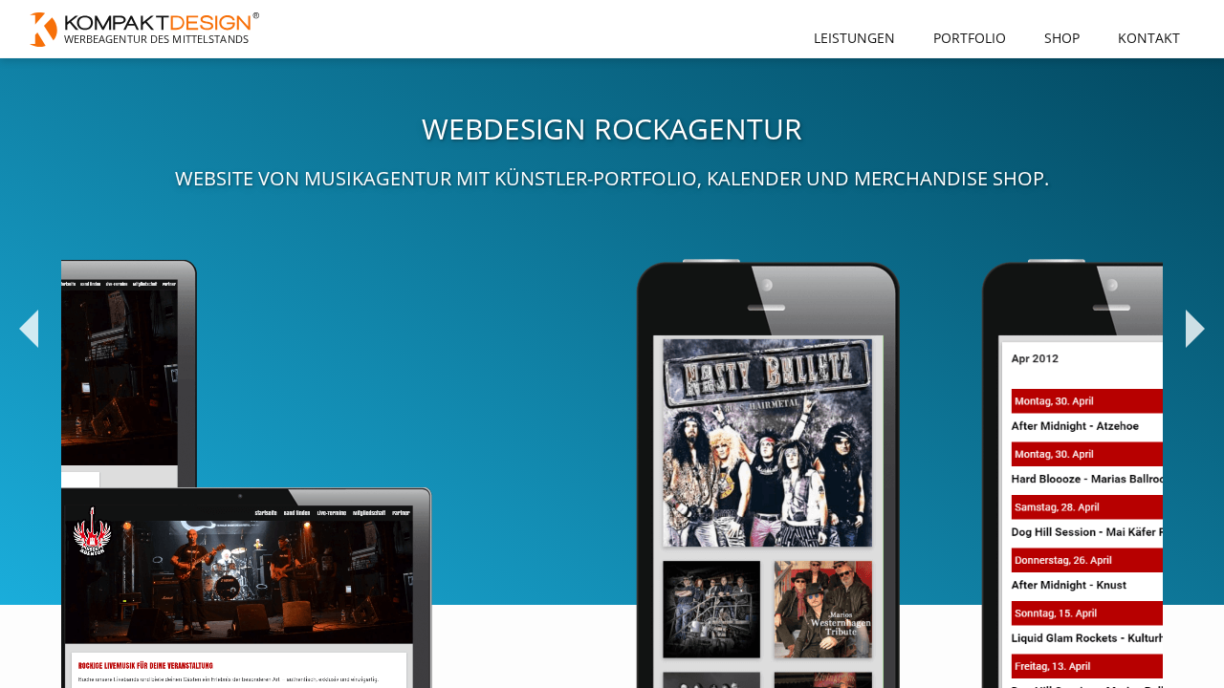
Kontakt (1149, 38)
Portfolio (969, 38)
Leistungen (854, 38)
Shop (1062, 38)
